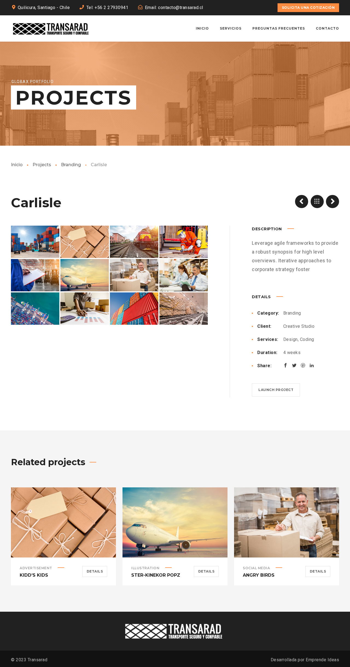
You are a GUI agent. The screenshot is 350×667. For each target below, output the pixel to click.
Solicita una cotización (308, 7)
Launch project (275, 390)
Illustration (145, 568)
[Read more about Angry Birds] (286, 522)
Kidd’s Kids (34, 575)
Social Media (256, 568)
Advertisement (36, 568)
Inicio (17, 164)
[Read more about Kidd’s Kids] (63, 522)
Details (95, 571)
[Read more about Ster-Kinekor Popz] (175, 522)
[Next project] (332, 201)
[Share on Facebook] (285, 365)
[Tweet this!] (294, 365)
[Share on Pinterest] (303, 365)
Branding (71, 164)
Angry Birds (259, 575)
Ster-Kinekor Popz (155, 575)
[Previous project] (301, 201)
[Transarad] (52, 28)
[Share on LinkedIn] (312, 365)
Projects (42, 164)
